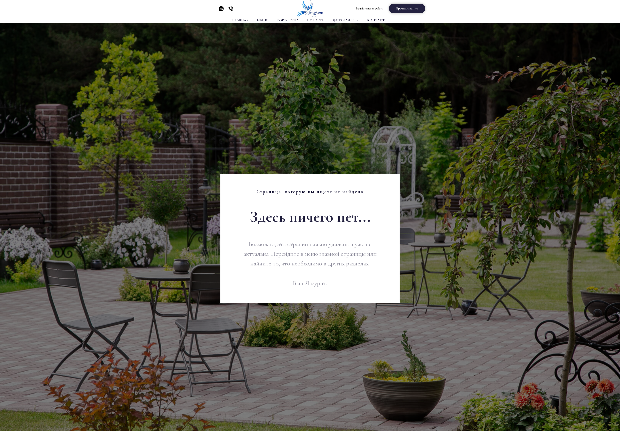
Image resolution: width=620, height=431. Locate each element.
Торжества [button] (288, 20)
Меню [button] (263, 20)
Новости (316, 20)
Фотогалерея (346, 20)
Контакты (377, 20)
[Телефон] (231, 10)
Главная (240, 20)
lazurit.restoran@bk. (368, 8)
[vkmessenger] (221, 10)
